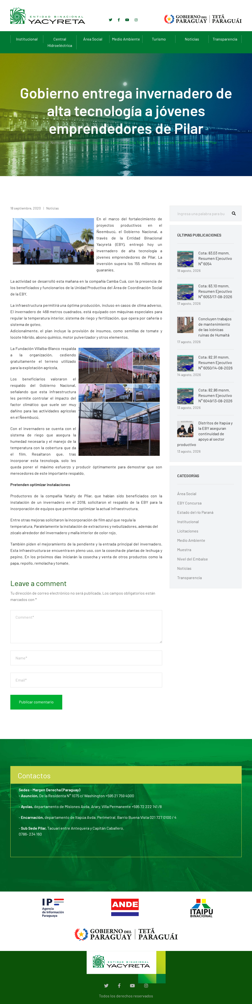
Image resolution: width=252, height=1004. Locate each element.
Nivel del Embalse (192, 559)
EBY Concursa (189, 503)
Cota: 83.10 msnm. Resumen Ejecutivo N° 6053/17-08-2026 (215, 291)
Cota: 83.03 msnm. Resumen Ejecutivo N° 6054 (215, 258)
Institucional (27, 39)
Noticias (192, 39)
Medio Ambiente (126, 39)
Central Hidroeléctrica (59, 42)
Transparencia (225, 39)
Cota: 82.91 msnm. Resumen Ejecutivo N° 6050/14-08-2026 (215, 362)
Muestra (184, 549)
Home (40, 142)
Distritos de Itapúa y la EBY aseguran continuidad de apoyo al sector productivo (205, 433)
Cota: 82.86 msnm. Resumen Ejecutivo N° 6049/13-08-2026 (215, 395)
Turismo (159, 39)
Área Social (92, 39)
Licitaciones (187, 531)
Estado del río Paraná (195, 512)
